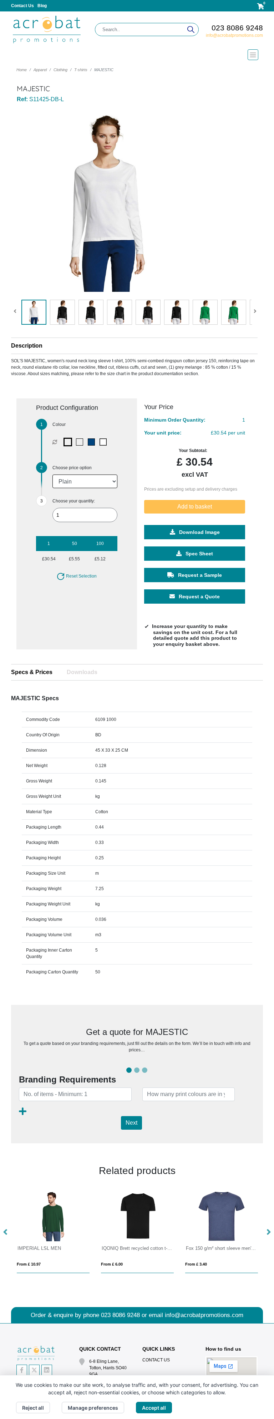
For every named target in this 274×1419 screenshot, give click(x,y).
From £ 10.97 (29, 1264)
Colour (59, 424)
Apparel (40, 70)
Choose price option (72, 467)
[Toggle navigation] (137, 55)
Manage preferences (93, 1408)
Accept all (154, 1408)
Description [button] (26, 346)
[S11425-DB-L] (69, 442)
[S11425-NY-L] (93, 442)
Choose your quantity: (73, 501)
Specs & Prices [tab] (31, 672)
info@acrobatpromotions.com (234, 35)
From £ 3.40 (196, 1264)
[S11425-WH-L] (105, 442)
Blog (42, 5)
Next (131, 1123)
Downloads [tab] (82, 672)
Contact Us (22, 5)
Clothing (60, 70)
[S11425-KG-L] (81, 442)
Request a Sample (199, 575)
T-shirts (80, 70)
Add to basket (194, 506)
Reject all (33, 1408)
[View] (33, 312)
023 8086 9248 (237, 28)
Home (21, 70)
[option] (53, 1232)
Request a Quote (198, 596)
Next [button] (268, 1232)
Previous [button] (5, 1232)
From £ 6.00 (112, 1264)
